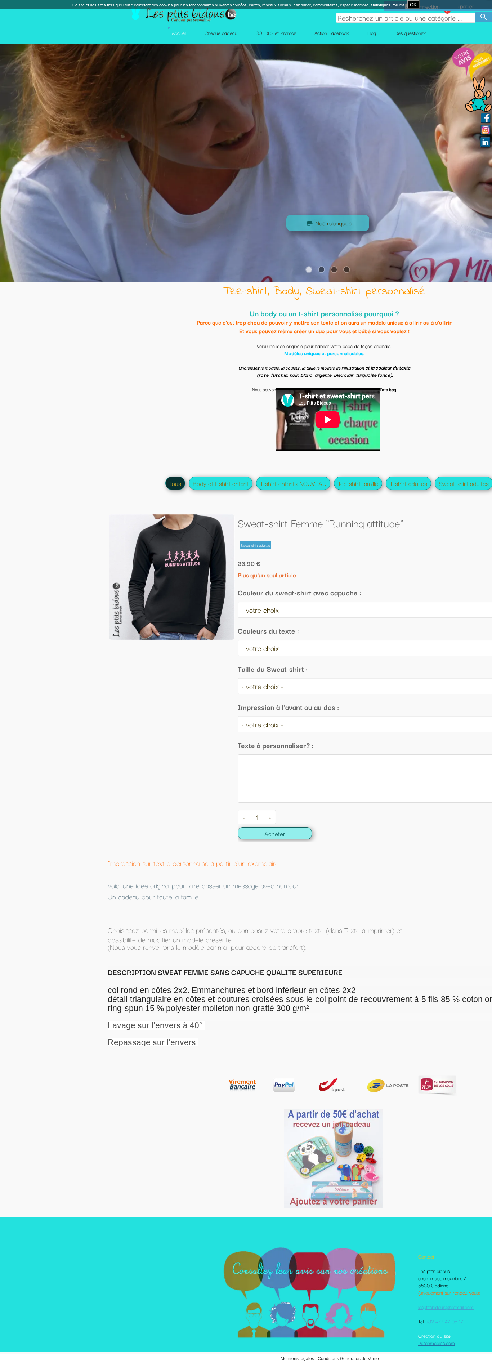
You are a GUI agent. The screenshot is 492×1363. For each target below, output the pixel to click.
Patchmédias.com (436, 1343)
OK (413, 5)
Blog (371, 33)
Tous (175, 483)
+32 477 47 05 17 (444, 1321)
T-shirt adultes (408, 483)
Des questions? (410, 33)
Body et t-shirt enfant (221, 483)
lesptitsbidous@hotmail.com (446, 1307)
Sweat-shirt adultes (464, 483)
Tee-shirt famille (358, 483)
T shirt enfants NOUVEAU (293, 483)
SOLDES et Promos (276, 33)
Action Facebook (331, 33)
